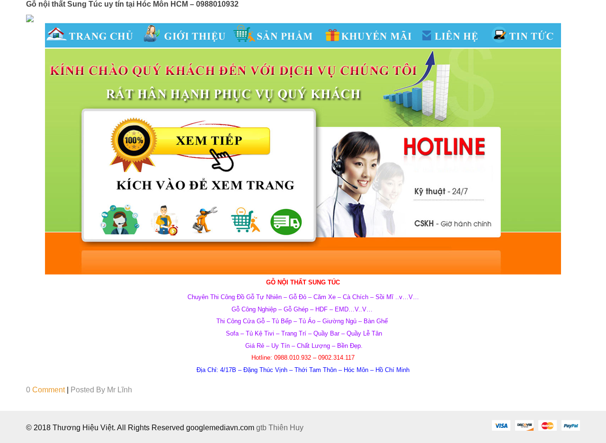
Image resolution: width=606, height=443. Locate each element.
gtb (262, 428)
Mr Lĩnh (119, 390)
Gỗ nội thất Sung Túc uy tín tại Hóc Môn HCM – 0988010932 (132, 4)
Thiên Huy (285, 428)
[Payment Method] (500, 425)
